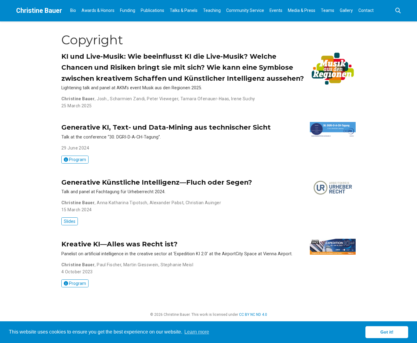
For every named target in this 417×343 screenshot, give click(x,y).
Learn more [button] (196, 331)
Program (77, 159)
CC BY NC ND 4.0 (253, 314)
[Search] (398, 10)
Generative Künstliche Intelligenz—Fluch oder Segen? (156, 182)
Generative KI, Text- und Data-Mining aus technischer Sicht (166, 127)
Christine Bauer (39, 10)
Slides (69, 221)
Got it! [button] (386, 332)
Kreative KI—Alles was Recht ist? (119, 244)
